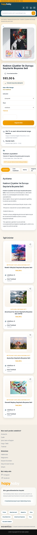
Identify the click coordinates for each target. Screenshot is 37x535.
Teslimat (3, 447)
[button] (3, 26)
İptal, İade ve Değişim (7, 440)
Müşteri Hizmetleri (6, 461)
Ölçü (4, 103)
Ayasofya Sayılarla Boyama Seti (18, 358)
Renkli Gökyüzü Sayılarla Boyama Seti (18, 267)
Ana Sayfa (4, 19)
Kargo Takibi (4, 443)
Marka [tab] (25, 170)
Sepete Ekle (19, 123)
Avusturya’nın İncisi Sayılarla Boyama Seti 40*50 (18, 312)
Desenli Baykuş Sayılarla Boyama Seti (18, 402)
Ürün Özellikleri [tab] (16, 170)
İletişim (3, 467)
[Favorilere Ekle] (30, 244)
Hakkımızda (4, 454)
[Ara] (33, 13)
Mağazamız (4, 457)
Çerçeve (5, 94)
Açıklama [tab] (5, 170)
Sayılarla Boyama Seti (13, 19)
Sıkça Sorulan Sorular (7, 464)
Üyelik (2, 437)
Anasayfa (4, 434)
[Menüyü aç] (34, 7)
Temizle (5, 111)
